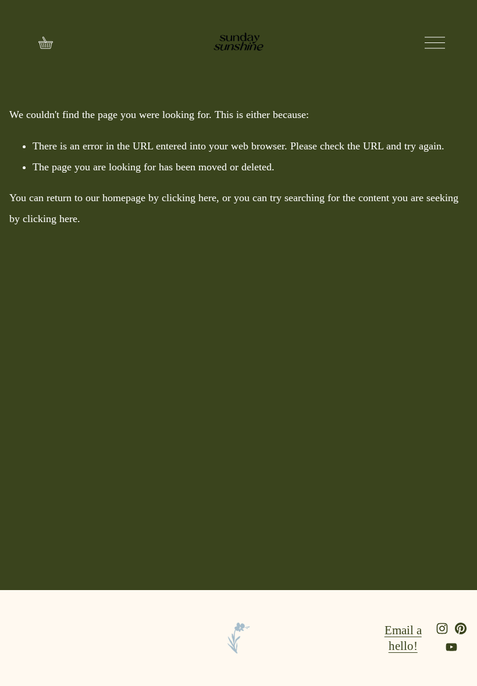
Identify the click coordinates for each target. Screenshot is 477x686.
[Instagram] (442, 628)
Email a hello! (403, 638)
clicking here (189, 197)
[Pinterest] (461, 628)
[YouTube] (451, 647)
